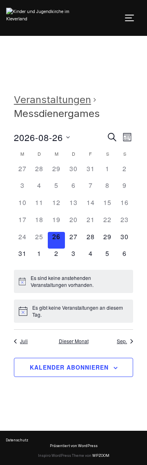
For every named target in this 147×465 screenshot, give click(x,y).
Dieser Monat (74, 341)
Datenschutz (17, 440)
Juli (24, 341)
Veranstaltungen (52, 100)
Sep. (122, 341)
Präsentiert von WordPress (74, 446)
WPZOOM (100, 456)
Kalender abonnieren (69, 367)
